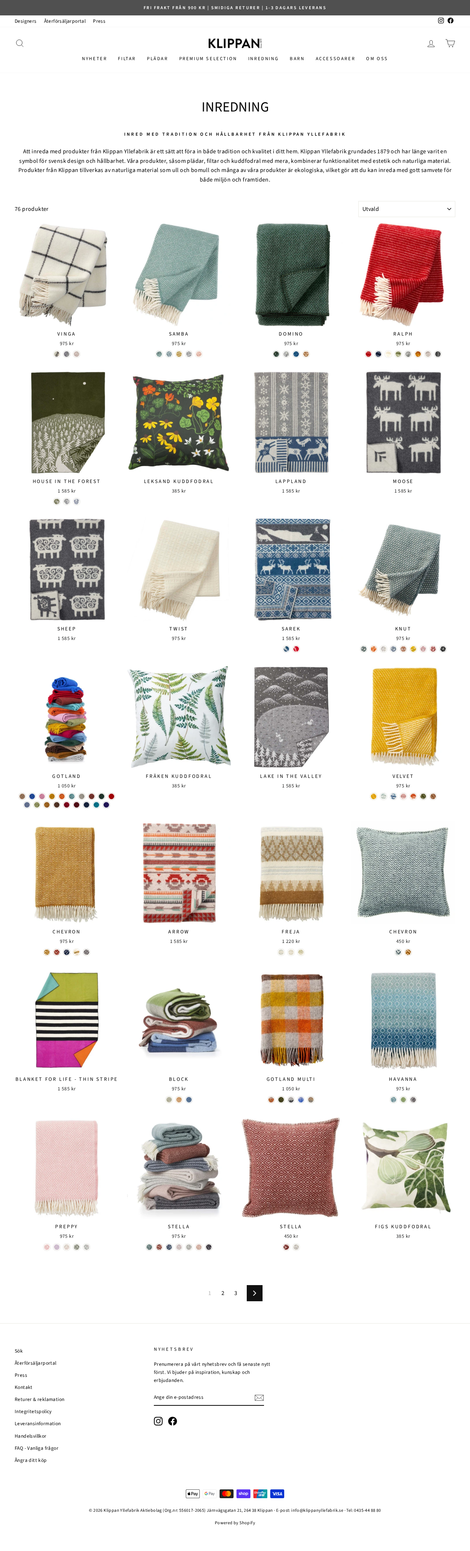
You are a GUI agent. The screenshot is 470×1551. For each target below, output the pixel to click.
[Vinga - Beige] (76, 354)
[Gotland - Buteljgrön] (101, 796)
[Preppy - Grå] (86, 1247)
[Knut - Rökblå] (393, 648)
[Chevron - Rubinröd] (56, 952)
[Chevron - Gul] (76, 952)
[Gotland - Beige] (22, 796)
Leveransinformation (38, 1423)
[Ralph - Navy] (378, 354)
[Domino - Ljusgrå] (286, 354)
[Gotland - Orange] (61, 796)
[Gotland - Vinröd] (76, 804)
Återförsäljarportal (65, 21)
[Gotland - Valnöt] (56, 804)
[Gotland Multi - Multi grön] (281, 1099)
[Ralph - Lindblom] (398, 354)
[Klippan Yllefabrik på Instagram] (158, 1421)
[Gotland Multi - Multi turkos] (310, 1099)
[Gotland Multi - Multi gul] (271, 1099)
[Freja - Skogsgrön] (300, 952)
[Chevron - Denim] (66, 952)
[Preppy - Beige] (66, 1247)
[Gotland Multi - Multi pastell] (300, 1099)
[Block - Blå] (188, 1099)
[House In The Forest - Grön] (56, 501)
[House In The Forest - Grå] (66, 501)
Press (99, 21)
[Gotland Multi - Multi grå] (291, 1099)
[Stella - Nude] (198, 1247)
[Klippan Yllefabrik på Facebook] (172, 1421)
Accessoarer (335, 58)
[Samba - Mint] (159, 354)
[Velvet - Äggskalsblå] (383, 796)
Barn (297, 58)
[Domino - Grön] (276, 354)
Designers (26, 21)
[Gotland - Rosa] (42, 796)
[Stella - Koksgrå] (208, 1247)
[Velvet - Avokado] (423, 796)
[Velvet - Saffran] (373, 796)
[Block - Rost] (179, 1099)
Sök (19, 1350)
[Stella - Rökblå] (169, 1247)
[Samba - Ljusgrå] (188, 354)
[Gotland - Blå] (32, 796)
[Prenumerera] (259, 1397)
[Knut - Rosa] (423, 648)
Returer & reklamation (39, 1399)
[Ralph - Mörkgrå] (437, 354)
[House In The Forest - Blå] (76, 501)
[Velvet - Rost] (413, 796)
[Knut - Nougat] (403, 648)
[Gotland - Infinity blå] (27, 804)
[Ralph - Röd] (368, 354)
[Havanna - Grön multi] (403, 1099)
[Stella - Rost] (159, 1247)
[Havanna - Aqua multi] (393, 1099)
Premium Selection (208, 58)
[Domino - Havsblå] (296, 354)
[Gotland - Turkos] (71, 796)
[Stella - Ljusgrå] (188, 1247)
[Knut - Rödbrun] (433, 648)
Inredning (263, 58)
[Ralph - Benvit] (388, 354)
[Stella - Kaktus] (149, 1247)
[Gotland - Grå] (81, 796)
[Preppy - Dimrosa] (46, 1247)
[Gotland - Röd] (111, 796)
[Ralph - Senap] (418, 354)
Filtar (127, 58)
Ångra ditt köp (31, 1460)
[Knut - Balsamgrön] (363, 648)
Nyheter (94, 58)
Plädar (157, 58)
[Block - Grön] (169, 1099)
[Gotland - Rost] (91, 796)
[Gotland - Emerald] (96, 804)
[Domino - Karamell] (306, 354)
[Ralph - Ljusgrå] (408, 354)
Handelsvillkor (31, 1436)
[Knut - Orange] (373, 648)
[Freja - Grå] (291, 952)
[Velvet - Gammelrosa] (403, 796)
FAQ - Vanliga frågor (36, 1448)
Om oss (377, 58)
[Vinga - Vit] (56, 354)
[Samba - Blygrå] (169, 354)
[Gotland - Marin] (86, 804)
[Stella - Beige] (179, 1247)
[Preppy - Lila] (56, 1247)
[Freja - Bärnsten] (281, 952)
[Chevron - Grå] (86, 952)
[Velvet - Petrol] (393, 796)
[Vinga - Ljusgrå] (66, 354)
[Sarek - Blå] (286, 648)
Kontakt (24, 1387)
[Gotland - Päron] (36, 804)
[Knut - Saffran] (413, 648)
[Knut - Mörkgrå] (443, 648)
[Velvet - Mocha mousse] (433, 796)
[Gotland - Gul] (51, 796)
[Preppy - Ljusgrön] (76, 1247)
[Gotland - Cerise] (66, 804)
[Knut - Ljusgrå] (383, 648)
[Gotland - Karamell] (46, 804)
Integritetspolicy (33, 1411)
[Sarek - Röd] (296, 648)
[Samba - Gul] (179, 354)
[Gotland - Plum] (106, 804)
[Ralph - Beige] (427, 354)
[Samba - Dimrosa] (198, 354)
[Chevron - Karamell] (46, 952)
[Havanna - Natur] (413, 1099)
